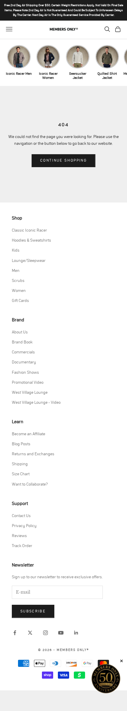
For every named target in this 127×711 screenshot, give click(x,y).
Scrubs (18, 281)
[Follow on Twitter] (30, 633)
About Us (20, 332)
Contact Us (21, 516)
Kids (15, 250)
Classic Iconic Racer (29, 230)
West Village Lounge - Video (36, 403)
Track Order (22, 546)
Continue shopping (63, 160)
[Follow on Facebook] (15, 633)
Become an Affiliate (28, 434)
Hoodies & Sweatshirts (31, 240)
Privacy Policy (24, 526)
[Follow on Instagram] (45, 633)
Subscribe (33, 611)
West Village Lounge (30, 393)
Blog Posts (21, 444)
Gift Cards (20, 301)
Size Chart (21, 474)
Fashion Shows (25, 373)
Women (19, 291)
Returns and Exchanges (33, 454)
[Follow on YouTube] (61, 633)
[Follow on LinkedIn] (76, 633)
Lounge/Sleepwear (28, 261)
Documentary (24, 362)
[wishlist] (96, 29)
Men (15, 271)
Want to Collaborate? (30, 484)
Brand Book (22, 342)
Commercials (23, 352)
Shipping (20, 464)
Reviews (19, 536)
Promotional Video (27, 383)
